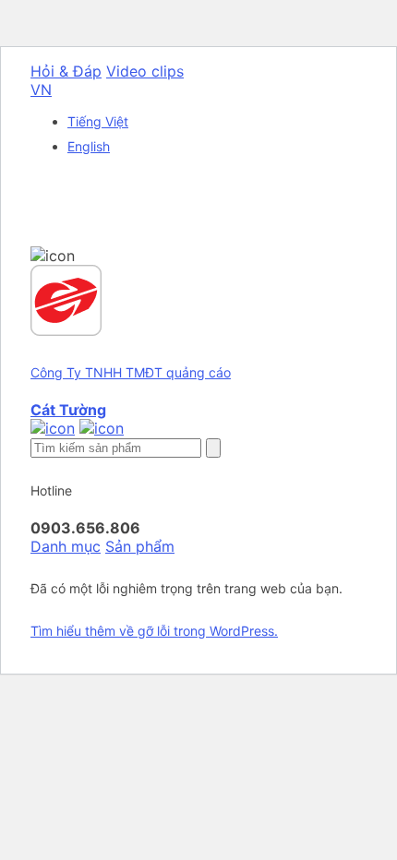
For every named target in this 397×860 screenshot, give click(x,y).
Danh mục (65, 546)
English (88, 146)
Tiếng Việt (97, 121)
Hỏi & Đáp (66, 71)
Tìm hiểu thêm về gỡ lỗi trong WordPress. (154, 631)
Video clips (145, 71)
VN (41, 89)
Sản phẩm (139, 546)
